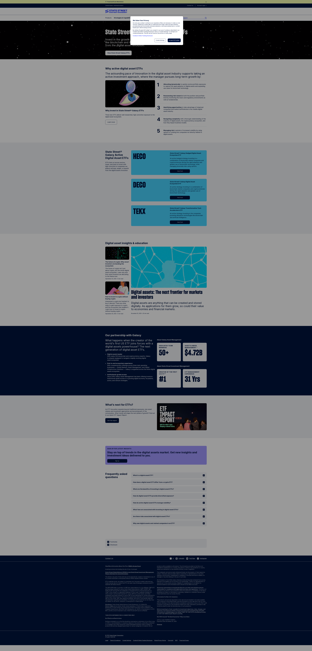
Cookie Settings (160, 40)
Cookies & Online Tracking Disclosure (143, 35)
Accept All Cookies (174, 40)
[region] (156, 30)
